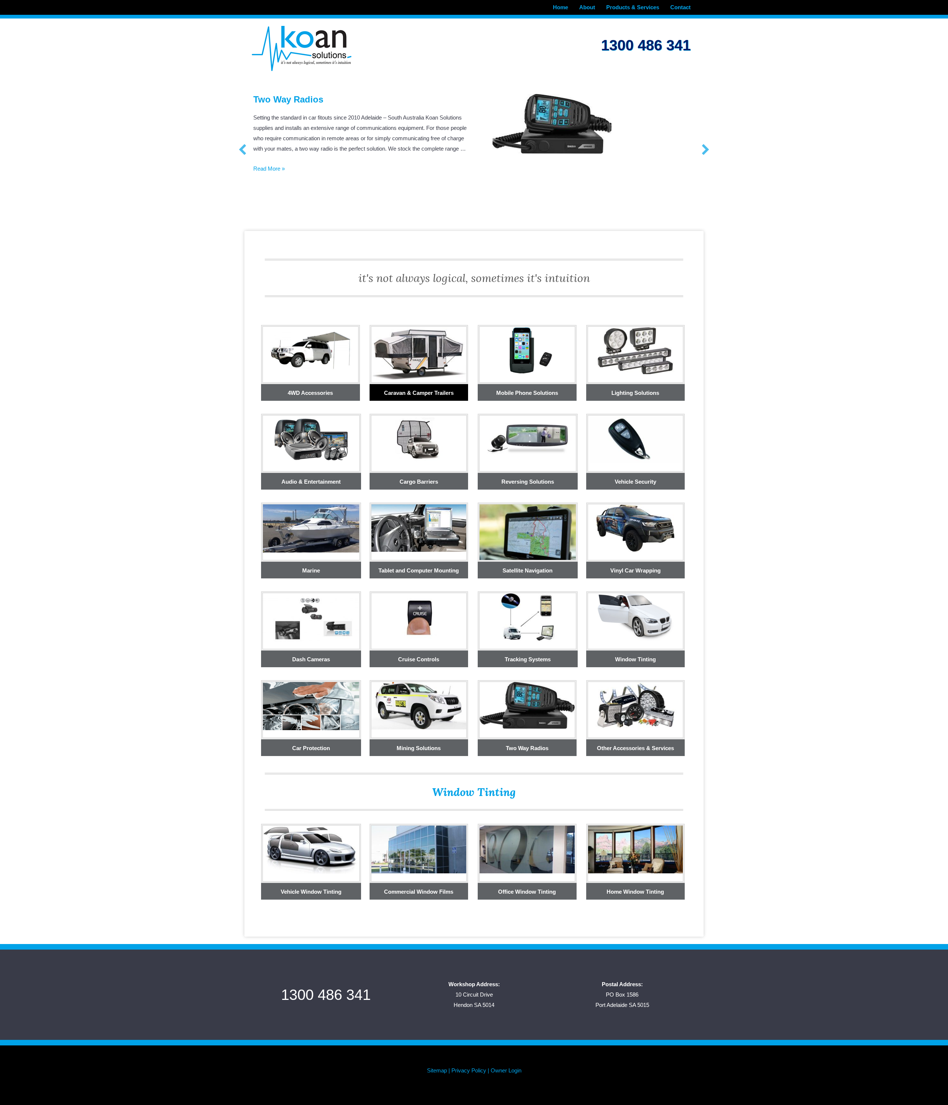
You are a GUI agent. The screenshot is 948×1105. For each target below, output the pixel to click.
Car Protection (311, 748)
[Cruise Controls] (419, 616)
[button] (242, 149)
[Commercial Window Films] (419, 849)
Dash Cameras (311, 659)
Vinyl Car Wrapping (294, 99)
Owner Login (506, 1070)
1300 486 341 (646, 45)
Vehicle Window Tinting (311, 892)
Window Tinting (635, 659)
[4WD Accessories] (310, 350)
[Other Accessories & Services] (635, 705)
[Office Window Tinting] (527, 849)
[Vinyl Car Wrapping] (635, 527)
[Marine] (311, 528)
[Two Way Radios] (527, 705)
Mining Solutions (419, 748)
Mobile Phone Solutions (527, 393)
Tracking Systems (528, 659)
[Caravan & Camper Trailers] (419, 353)
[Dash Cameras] (311, 618)
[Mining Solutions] (419, 705)
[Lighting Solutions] (635, 350)
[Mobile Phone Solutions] (527, 350)
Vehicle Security (635, 481)
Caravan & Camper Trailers (419, 393)
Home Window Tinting (635, 892)
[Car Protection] (311, 705)
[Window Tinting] (635, 616)
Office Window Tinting (527, 892)
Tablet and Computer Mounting (418, 570)
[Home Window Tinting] (635, 849)
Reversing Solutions (527, 481)
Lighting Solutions (635, 393)
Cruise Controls (418, 659)
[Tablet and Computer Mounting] (419, 527)
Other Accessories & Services (635, 748)
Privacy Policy (468, 1070)
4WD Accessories (310, 393)
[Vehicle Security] (635, 439)
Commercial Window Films (418, 892)
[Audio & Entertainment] (311, 439)
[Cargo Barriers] (419, 439)
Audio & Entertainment (311, 481)
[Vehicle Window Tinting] (311, 849)
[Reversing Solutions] (528, 439)
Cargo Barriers (419, 481)
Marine (311, 570)
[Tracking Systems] (528, 617)
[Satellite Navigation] (528, 536)
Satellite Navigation (528, 570)
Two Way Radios (527, 748)
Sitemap (437, 1070)
